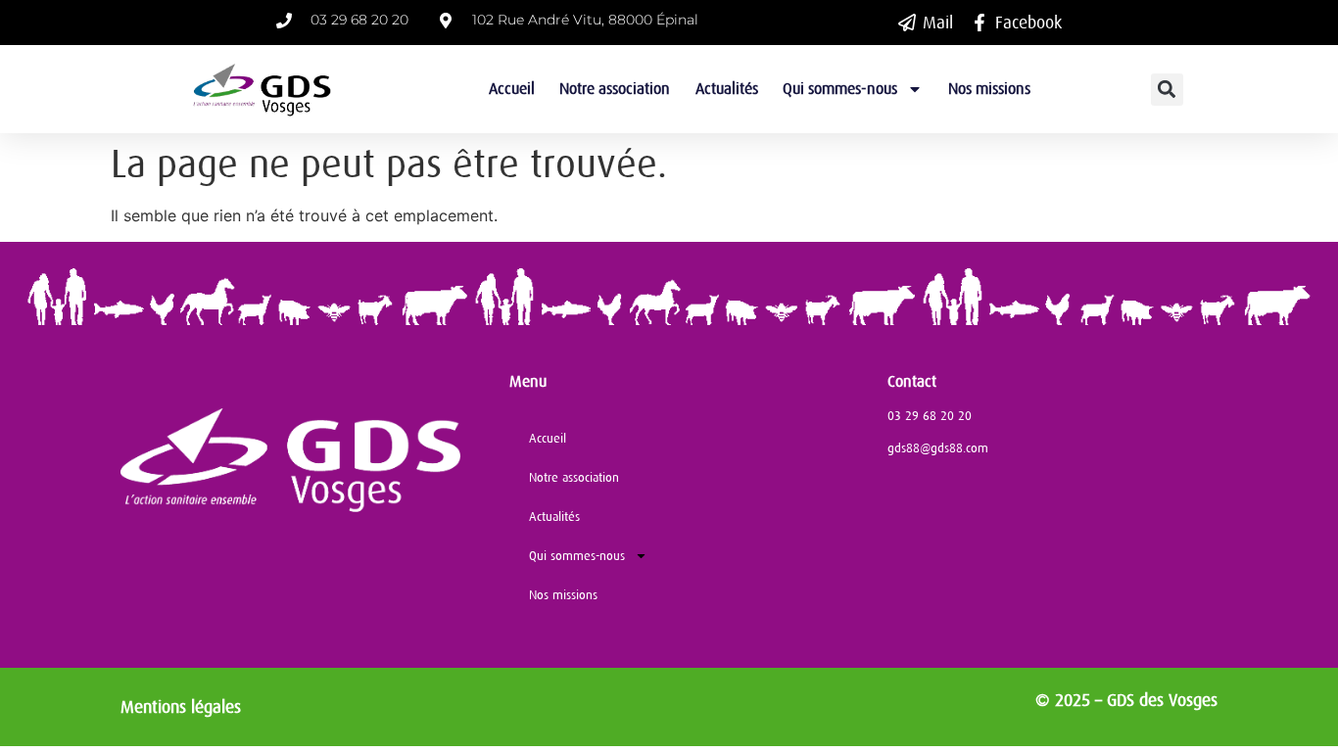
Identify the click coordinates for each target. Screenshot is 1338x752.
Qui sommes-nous (840, 89)
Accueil (512, 89)
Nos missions (989, 89)
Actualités (726, 89)
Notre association (614, 89)
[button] (1167, 89)
